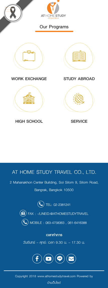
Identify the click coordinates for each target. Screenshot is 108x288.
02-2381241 (62, 205)
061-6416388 (77, 223)
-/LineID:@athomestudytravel (62, 214)
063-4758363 (54, 223)
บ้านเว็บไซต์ (54, 282)
